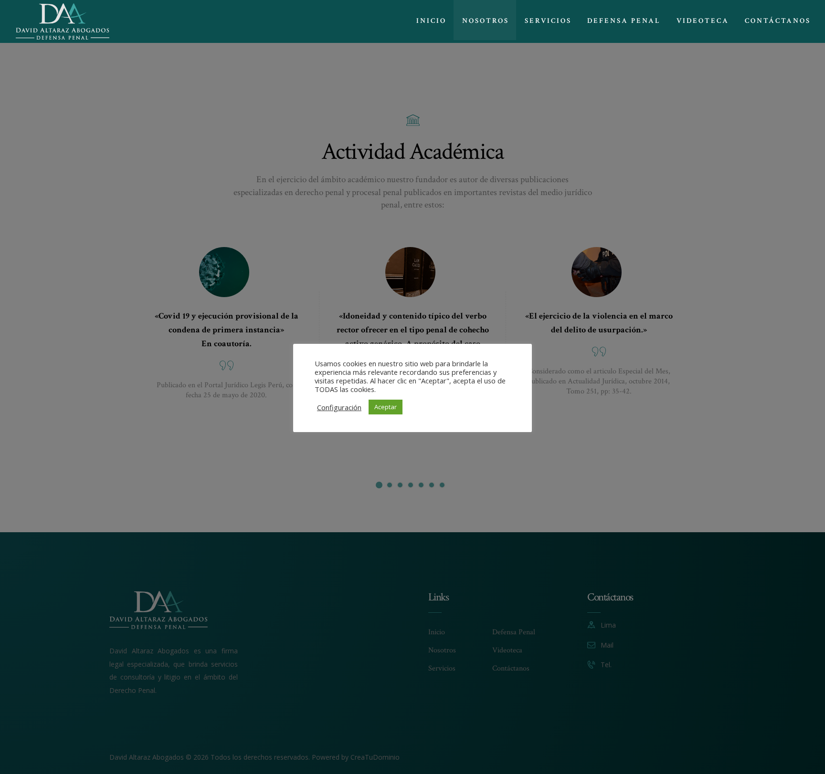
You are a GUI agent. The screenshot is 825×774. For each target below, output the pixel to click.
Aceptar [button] (385, 406)
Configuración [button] (339, 407)
